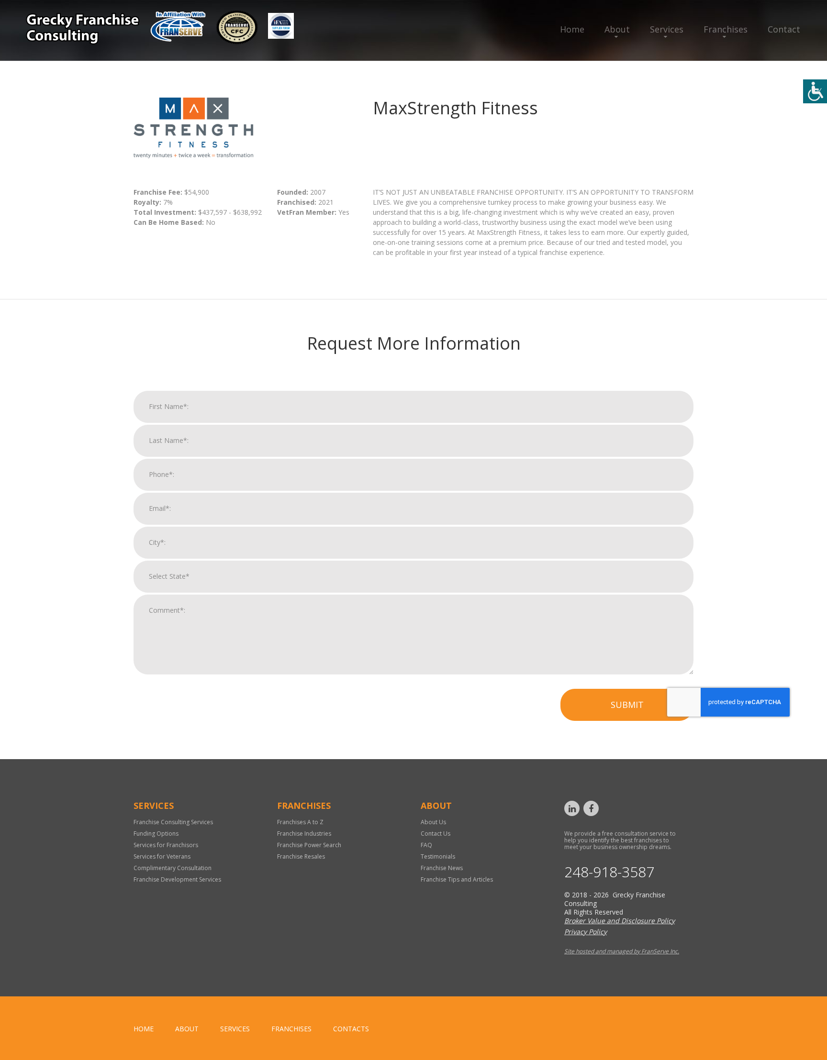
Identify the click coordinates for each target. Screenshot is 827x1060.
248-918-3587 (609, 872)
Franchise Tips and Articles (457, 879)
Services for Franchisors (166, 845)
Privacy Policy (585, 931)
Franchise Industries (304, 833)
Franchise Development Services (177, 879)
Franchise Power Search (309, 845)
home (144, 1028)
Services (666, 29)
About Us (433, 822)
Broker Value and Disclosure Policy (619, 920)
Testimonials (438, 856)
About (617, 29)
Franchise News (442, 868)
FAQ (426, 845)
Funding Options (156, 833)
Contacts (351, 1028)
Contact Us (435, 833)
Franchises (726, 29)
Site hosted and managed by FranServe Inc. (621, 951)
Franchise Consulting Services (173, 822)
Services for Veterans (162, 856)
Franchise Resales (301, 856)
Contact (784, 29)
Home (572, 29)
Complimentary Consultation (173, 868)
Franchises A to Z (300, 822)
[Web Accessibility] (815, 91)
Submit (627, 704)
